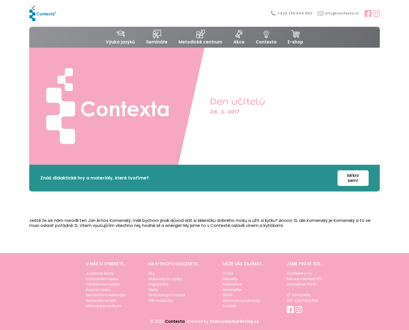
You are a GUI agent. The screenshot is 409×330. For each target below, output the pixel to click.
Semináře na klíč (101, 300)
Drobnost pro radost (167, 295)
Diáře (153, 289)
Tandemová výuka (103, 284)
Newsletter (232, 289)
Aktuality (230, 279)
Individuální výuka (102, 279)
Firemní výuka (98, 289)
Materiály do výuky (165, 279)
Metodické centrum (103, 306)
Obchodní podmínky (241, 300)
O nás (228, 273)
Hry (151, 273)
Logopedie (158, 284)
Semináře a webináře (105, 295)
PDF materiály (161, 300)
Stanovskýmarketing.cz (234, 321)
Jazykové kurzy (100, 273)
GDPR (227, 295)
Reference (232, 284)
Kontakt (229, 306)
